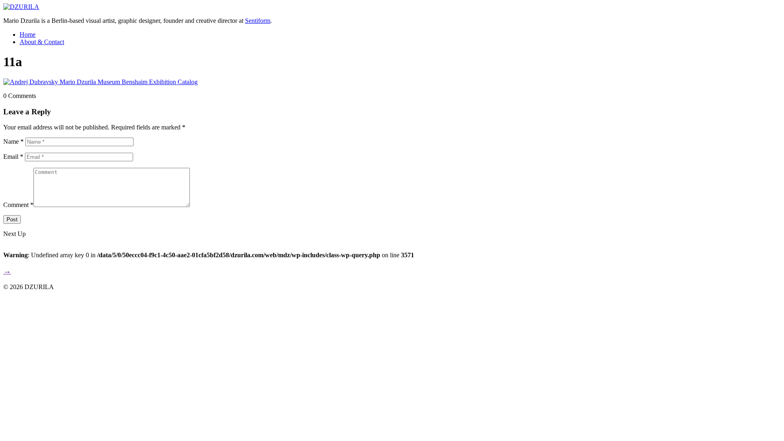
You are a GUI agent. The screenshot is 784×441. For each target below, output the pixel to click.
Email (13, 156)
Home (28, 34)
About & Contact (42, 41)
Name (13, 141)
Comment (18, 204)
